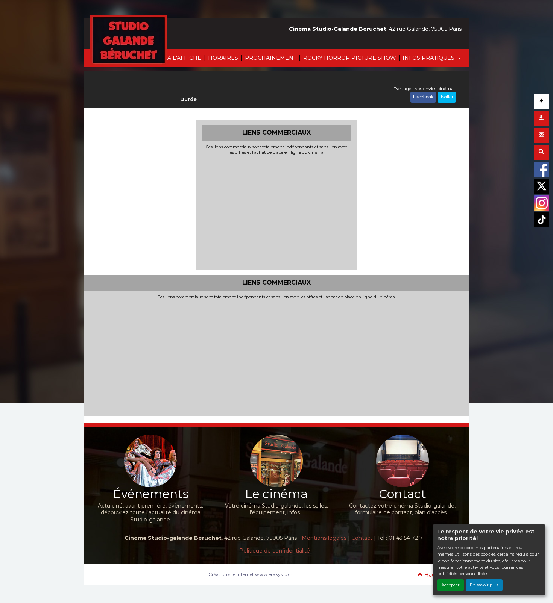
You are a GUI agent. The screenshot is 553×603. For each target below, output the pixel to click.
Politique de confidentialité (274, 550)
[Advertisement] (276, 211)
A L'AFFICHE (184, 58)
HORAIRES (223, 58)
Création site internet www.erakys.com (250, 574)
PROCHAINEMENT (270, 58)
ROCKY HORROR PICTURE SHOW (349, 58)
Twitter (446, 97)
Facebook (423, 97)
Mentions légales (324, 538)
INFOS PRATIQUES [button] (429, 58)
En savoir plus (484, 585)
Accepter (450, 585)
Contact (361, 538)
